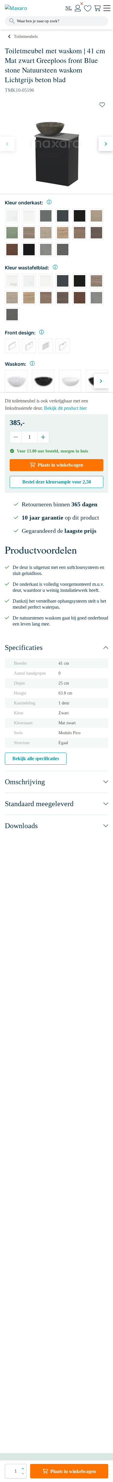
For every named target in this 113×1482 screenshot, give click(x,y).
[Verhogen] (43, 437)
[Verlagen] (16, 437)
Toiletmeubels (26, 36)
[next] (106, 144)
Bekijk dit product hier (65, 408)
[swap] (102, 105)
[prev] (7, 144)
